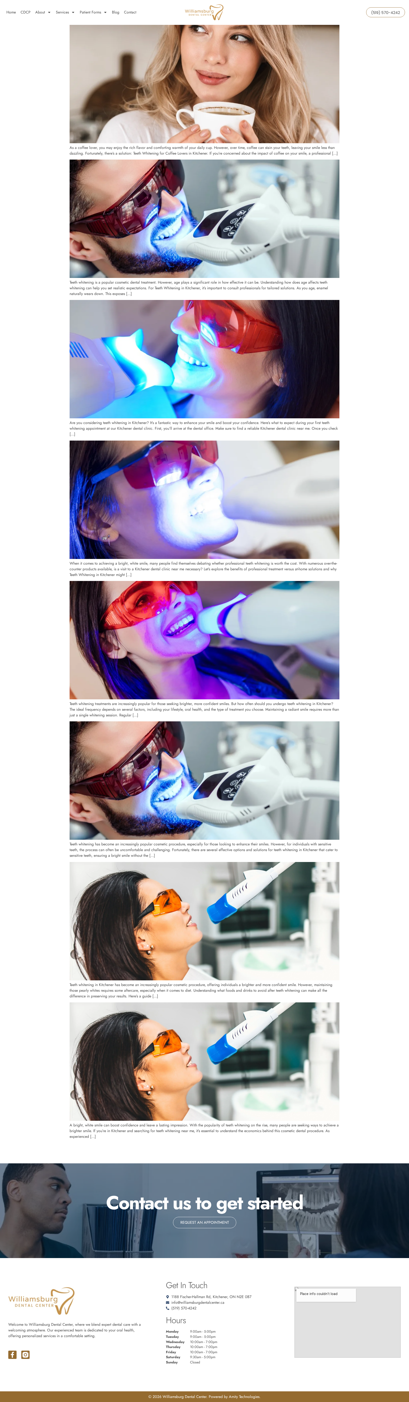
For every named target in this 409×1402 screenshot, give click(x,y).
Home (11, 12)
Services (62, 12)
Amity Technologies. (245, 1396)
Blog (115, 12)
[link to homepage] (204, 12)
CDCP (26, 12)
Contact (130, 12)
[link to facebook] (12, 1355)
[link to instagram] (25, 1355)
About (40, 12)
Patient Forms (90, 12)
